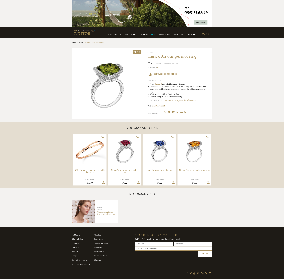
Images (74, 256)
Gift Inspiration (77, 239)
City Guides (164, 34)
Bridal (134, 34)
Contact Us (98, 247)
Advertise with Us (100, 256)
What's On (178, 34)
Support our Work (101, 243)
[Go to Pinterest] (206, 273)
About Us (97, 235)
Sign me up (205, 254)
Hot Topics (76, 235)
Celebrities (76, 243)
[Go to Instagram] (198, 273)
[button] (153, 67)
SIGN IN (207, 29)
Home (74, 42)
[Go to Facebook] (187, 273)
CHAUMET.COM (158, 106)
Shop (153, 34)
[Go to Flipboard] (210, 273)
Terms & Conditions (79, 260)
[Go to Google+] (202, 273)
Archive (75, 251)
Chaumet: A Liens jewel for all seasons (179, 100)
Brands (144, 34)
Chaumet (158, 84)
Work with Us (99, 251)
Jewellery (112, 34)
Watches (124, 34)
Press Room (98, 239)
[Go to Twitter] (190, 273)
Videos (189, 34)
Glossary (75, 247)
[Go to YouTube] (194, 273)
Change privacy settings (81, 264)
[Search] (208, 34)
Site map (97, 260)
